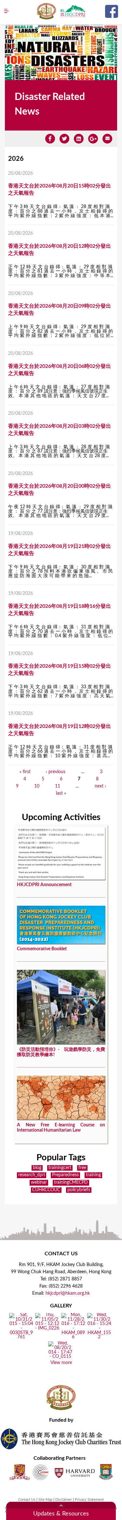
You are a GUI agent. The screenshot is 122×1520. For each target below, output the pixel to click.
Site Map (45, 1499)
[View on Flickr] (47, 1328)
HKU (106, 1472)
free (82, 1167)
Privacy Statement (89, 1499)
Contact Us (26, 1499)
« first (25, 772)
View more (61, 1362)
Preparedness (65, 1175)
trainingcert (59, 1167)
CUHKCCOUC (46, 1190)
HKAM (46, 11)
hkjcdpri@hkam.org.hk (68, 1293)
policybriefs (78, 1190)
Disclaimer (63, 1499)
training (93, 1175)
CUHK (19, 1472)
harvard (74, 1472)
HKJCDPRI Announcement (44, 885)
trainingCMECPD (71, 1182)
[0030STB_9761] (21, 1337)
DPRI (72, 11)
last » (61, 793)
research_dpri (31, 1175)
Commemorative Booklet (42, 949)
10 (36, 786)
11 (57, 786)
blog (37, 1167)
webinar (39, 1182)
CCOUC (40, 1472)
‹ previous (55, 772)
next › (100, 786)
